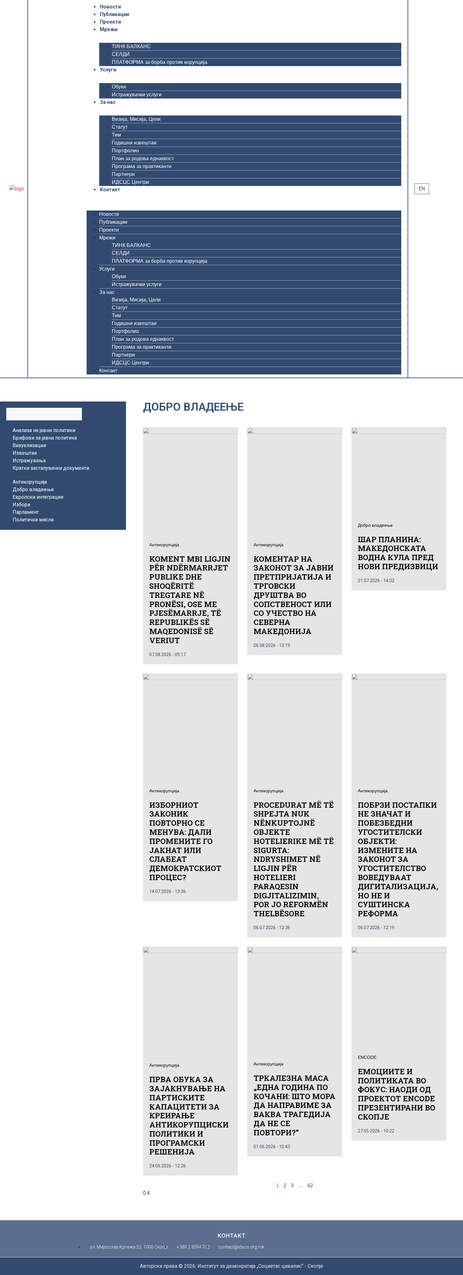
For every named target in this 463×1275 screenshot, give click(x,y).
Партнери (123, 174)
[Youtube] (53, 188)
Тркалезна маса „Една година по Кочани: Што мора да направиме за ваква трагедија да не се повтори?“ (294, 1105)
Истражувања (29, 460)
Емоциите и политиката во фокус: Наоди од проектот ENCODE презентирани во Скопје (396, 1094)
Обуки (119, 86)
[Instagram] (61, 188)
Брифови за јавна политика (45, 438)
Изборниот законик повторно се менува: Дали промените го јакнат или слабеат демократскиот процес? (185, 841)
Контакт (110, 190)
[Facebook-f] (36, 188)
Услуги (108, 70)
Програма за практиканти (141, 166)
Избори (21, 505)
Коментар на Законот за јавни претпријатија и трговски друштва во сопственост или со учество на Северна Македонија (294, 595)
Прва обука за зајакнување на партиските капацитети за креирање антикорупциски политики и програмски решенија (189, 1115)
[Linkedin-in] (69, 188)
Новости (110, 7)
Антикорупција (30, 482)
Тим (116, 135)
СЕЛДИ (121, 54)
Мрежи (108, 29)
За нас (108, 102)
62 (310, 1185)
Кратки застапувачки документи (51, 468)
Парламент (26, 512)
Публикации (114, 14)
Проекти (110, 22)
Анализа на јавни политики (44, 430)
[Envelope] (77, 188)
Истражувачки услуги (137, 94)
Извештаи (25, 453)
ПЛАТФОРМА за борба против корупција (159, 62)
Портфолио (125, 150)
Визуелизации (29, 445)
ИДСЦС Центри (130, 182)
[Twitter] (45, 188)
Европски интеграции (38, 497)
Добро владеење (33, 489)
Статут (120, 127)
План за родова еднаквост (143, 158)
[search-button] (435, 189)
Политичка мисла (33, 520)
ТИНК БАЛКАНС (131, 46)
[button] (244, 197)
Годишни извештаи (134, 142)
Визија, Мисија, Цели (136, 119)
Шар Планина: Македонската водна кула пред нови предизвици (398, 552)
